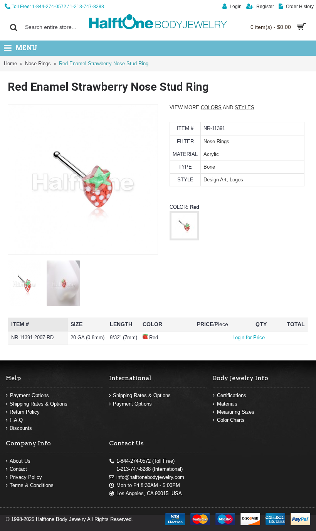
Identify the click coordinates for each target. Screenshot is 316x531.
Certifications (231, 395)
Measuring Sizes (235, 412)
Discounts (21, 428)
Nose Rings (216, 141)
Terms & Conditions (32, 485)
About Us (20, 461)
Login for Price (248, 337)
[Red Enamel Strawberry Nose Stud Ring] (83, 179)
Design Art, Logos (223, 180)
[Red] (184, 238)
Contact (18, 469)
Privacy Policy (26, 477)
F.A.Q (16, 420)
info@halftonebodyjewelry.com (150, 477)
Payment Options (29, 395)
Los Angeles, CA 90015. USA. (149, 493)
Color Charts (231, 420)
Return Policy (25, 412)
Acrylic (211, 154)
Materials (227, 404)
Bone (209, 167)
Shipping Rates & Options (38, 404)
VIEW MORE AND (212, 107)
